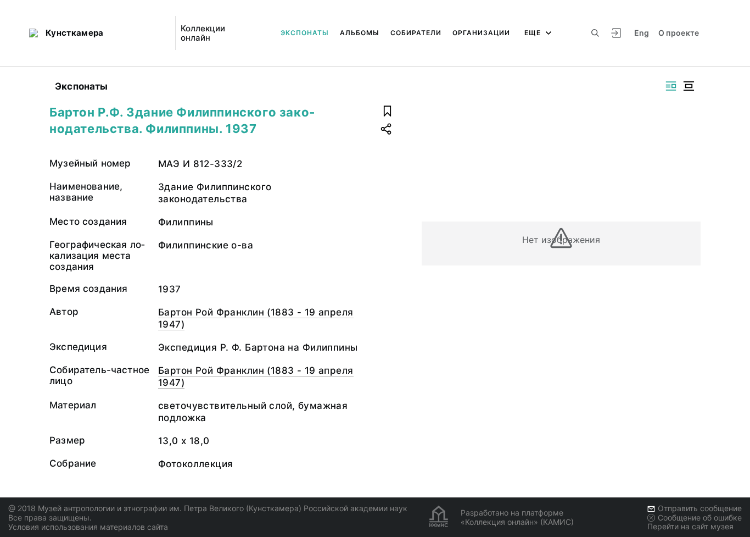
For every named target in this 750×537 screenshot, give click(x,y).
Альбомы (359, 33)
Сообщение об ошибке (700, 517)
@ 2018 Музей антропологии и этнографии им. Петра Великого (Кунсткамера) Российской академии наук (207, 508)
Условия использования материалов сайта (88, 527)
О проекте (678, 32)
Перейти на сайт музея (690, 526)
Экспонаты (305, 33)
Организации (481, 33)
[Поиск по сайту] (595, 33)
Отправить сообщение (700, 508)
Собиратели (415, 33)
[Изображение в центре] (688, 86)
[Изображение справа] (671, 86)
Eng (642, 32)
